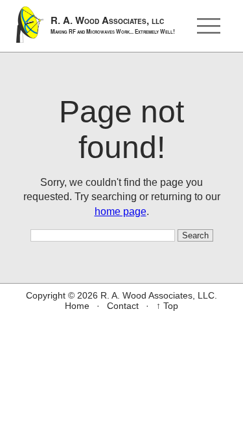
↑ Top (167, 306)
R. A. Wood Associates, (113, 25)
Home (77, 306)
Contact (123, 306)
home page (120, 211)
